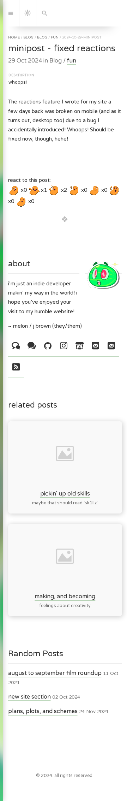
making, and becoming (65, 596)
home (14, 37)
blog (28, 37)
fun (55, 37)
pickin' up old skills (65, 493)
